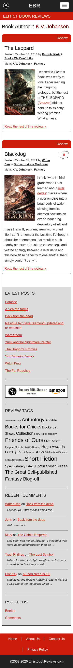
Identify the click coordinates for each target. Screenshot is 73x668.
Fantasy (39, 63)
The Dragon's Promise (21, 349)
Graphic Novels (14, 447)
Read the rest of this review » (25, 126)
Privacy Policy (37, 649)
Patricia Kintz (51, 54)
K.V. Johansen (22, 63)
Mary (8, 535)
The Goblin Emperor (32, 535)
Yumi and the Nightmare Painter (28, 342)
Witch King (13, 363)
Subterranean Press (50, 466)
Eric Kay (11, 574)
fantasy (52, 433)
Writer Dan (12, 504)
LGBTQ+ (11, 452)
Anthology (33, 419)
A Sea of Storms (16, 309)
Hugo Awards (53, 447)
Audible (51, 420)
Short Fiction (41, 458)
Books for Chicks (23, 426)
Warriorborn (13, 335)
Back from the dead (19, 316)
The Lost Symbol (41, 554)
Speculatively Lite (18, 466)
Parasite (11, 302)
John (8, 519)
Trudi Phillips (14, 554)
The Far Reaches (17, 370)
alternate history (13, 420)
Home (12, 639)
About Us (33, 639)
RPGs (39, 452)
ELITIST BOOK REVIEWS (26, 16)
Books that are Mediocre (31, 164)
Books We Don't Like (18, 58)
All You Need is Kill (36, 574)
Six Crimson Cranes (19, 356)
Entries (10, 611)
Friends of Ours (24, 440)
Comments (13, 618)
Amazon (44, 103)
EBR (34, 6)
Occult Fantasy (26, 452)
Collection (24, 433)
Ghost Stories (52, 441)
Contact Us (57, 639)
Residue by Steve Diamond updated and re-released (34, 325)
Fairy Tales (40, 433)
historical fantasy (32, 447)
